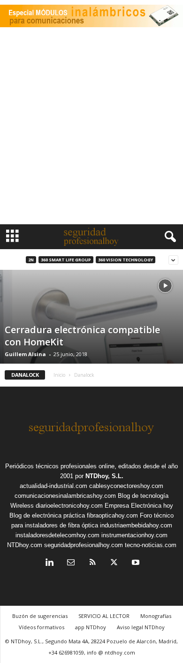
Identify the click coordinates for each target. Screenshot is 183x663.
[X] (114, 563)
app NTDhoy (90, 627)
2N (31, 260)
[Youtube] (135, 563)
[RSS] (92, 563)
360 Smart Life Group (66, 260)
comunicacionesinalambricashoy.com (65, 495)
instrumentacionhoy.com (134, 535)
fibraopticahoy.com (112, 515)
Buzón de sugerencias (40, 615)
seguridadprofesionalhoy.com (83, 545)
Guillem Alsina (25, 354)
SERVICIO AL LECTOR (104, 615)
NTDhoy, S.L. (104, 476)
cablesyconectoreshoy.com (126, 485)
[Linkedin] (49, 563)
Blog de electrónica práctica (47, 515)
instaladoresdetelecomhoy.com (57, 535)
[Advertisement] (91, 128)
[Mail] (71, 563)
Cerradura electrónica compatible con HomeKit (82, 335)
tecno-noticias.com (150, 545)
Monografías (155, 615)
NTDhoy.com (24, 545)
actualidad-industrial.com (53, 485)
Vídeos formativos (41, 627)
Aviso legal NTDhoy (141, 627)
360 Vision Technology (125, 260)
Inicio (59, 375)
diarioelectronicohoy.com (69, 505)
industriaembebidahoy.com (136, 525)
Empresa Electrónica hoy (139, 505)
